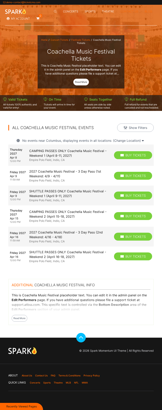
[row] (81, 155)
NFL (76, 382)
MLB (68, 382)
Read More (81, 81)
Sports (90, 11)
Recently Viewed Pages (21, 406)
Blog (148, 11)
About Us (27, 375)
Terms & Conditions (69, 375)
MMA (85, 382)
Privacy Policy (92, 375)
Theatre (108, 11)
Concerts (70, 11)
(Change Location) (127, 141)
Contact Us (129, 11)
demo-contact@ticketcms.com (23, 2)
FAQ (53, 375)
